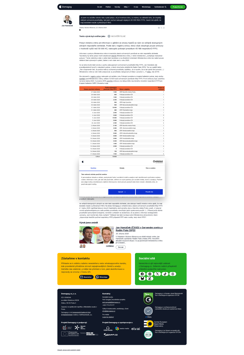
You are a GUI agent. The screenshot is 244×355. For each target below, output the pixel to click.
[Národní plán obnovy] (80, 327)
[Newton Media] (122, 328)
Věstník (113, 56)
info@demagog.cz (108, 311)
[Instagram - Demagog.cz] (149, 274)
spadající (82, 79)
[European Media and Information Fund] (89, 333)
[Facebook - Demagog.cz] (142, 274)
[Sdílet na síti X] (161, 27)
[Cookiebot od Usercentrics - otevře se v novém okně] (154, 161)
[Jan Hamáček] (81, 246)
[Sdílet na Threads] (164, 27)
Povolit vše (149, 192)
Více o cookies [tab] (150, 168)
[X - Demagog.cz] (157, 274)
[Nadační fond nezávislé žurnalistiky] (67, 327)
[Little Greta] (108, 328)
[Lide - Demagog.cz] (149, 278)
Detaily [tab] (122, 168)
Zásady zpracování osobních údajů (68, 350)
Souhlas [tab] (93, 168)
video (149, 72)
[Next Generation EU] (70, 333)
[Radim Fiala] (84, 246)
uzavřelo (109, 81)
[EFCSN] (148, 334)
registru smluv (96, 76)
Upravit (120, 192)
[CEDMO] (155, 324)
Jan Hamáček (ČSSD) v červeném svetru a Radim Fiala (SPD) (139, 229)
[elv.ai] (136, 328)
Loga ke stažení (108, 317)
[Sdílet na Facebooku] (159, 27)
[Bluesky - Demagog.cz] (142, 278)
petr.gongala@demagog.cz (111, 302)
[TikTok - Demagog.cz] (165, 274)
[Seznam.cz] (111, 334)
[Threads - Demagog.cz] (172, 274)
